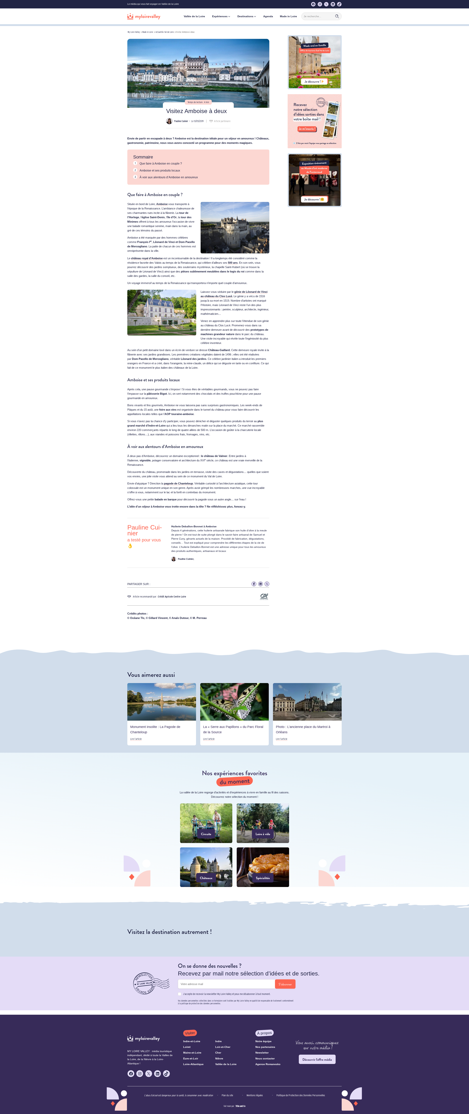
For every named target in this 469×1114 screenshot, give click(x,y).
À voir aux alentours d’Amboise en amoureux (169, 177)
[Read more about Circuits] (206, 823)
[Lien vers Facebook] (254, 584)
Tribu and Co (240, 1106)
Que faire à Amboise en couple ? (161, 163)
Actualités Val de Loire (165, 32)
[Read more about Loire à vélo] (263, 823)
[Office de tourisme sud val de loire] (315, 88)
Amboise (162, 204)
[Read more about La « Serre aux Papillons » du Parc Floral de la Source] (234, 714)
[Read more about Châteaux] (206, 867)
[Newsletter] (315, 147)
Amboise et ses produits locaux (160, 170)
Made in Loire (147, 32)
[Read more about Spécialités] (263, 867)
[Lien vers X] (267, 584)
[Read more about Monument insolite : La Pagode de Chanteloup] (161, 714)
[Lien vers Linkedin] (260, 584)
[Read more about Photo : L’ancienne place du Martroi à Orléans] (307, 714)
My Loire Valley (134, 32)
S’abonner (285, 984)
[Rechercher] (337, 16)
